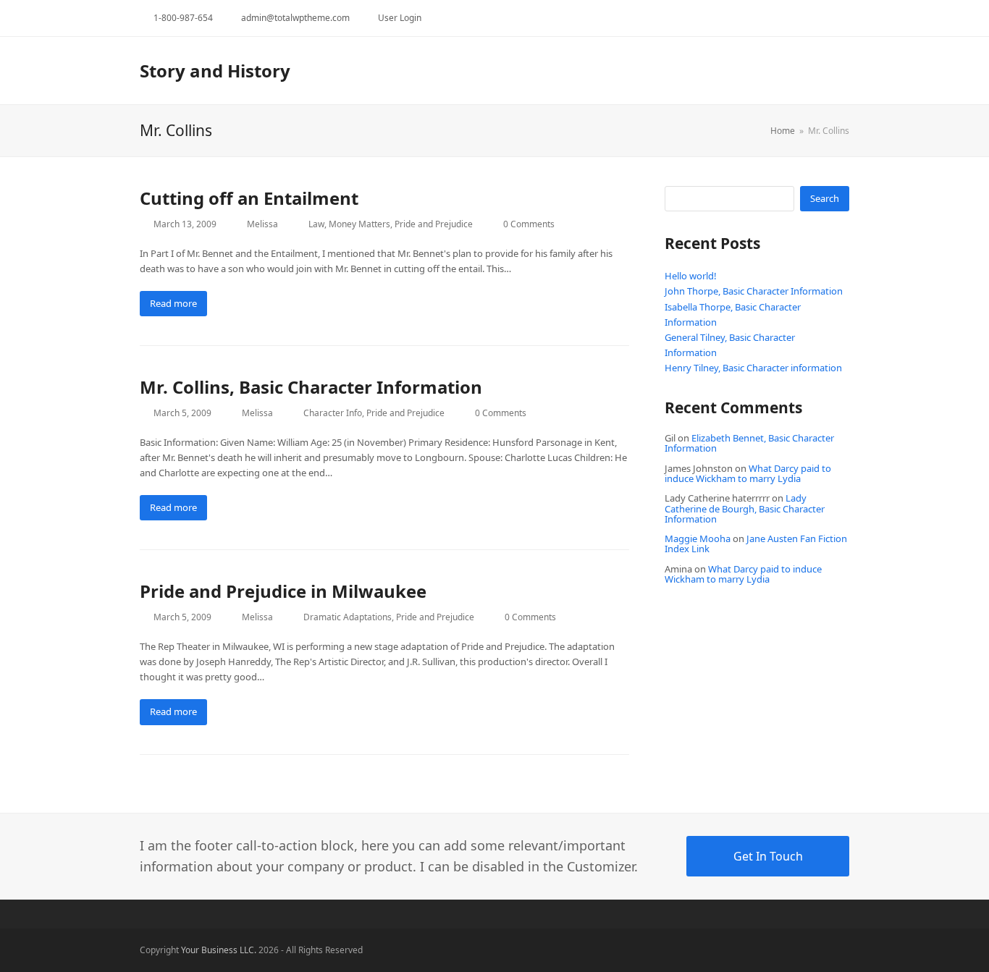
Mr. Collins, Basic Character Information (311, 387)
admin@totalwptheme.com (295, 18)
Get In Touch (768, 856)
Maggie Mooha (698, 538)
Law (316, 224)
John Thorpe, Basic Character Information (754, 290)
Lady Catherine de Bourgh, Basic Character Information (745, 508)
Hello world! (691, 275)
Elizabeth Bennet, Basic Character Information (749, 443)
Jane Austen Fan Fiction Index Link (756, 543)
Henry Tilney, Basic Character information (753, 367)
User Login (399, 18)
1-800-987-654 (183, 18)
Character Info (332, 413)
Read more (173, 303)
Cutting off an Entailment (249, 198)
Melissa (262, 224)
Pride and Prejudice (434, 224)
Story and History (215, 71)
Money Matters (359, 224)
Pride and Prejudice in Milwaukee (283, 591)
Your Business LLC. (218, 950)
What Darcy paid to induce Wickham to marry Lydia (748, 473)
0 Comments (529, 224)
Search (824, 198)
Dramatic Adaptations (347, 617)
